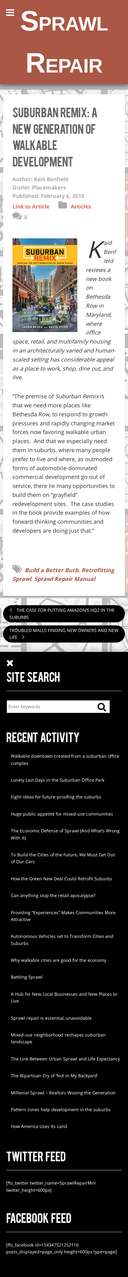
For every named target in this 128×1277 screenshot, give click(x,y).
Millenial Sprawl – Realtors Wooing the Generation (63, 1093)
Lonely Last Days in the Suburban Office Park (57, 780)
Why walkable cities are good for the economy (58, 960)
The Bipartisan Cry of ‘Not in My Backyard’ (54, 1075)
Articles (81, 206)
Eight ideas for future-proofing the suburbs (56, 797)
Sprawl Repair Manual (64, 578)
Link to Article (30, 206)
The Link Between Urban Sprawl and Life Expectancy (65, 1059)
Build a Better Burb (51, 570)
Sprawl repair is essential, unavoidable (51, 1018)
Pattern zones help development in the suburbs (61, 1109)
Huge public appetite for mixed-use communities (62, 814)
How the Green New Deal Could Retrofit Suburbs (61, 879)
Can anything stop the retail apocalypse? (53, 895)
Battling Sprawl (27, 977)
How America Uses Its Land (39, 1126)
